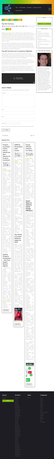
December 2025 (17, 410)
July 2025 (16, 418)
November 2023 (17, 451)
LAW (41, 410)
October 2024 (17, 433)
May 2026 (16, 402)
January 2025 (17, 428)
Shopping (41, 418)
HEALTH (41, 405)
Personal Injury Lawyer (44, 412)
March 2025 (17, 425)
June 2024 (16, 439)
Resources (11, 19)
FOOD (41, 402)
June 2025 (16, 420)
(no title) (39, 31)
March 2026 (17, 405)
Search (44, 17)
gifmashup (13, 26)
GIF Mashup (4, 19)
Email (3, 116)
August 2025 (17, 417)
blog (41, 397)
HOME (41, 407)
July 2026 (16, 399)
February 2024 (17, 446)
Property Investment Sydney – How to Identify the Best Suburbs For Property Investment (6, 152)
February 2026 (17, 407)
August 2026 (17, 397)
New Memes (29, 7)
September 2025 (17, 415)
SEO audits (24, 57)
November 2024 (17, 431)
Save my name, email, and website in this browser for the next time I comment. (18, 126)
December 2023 (17, 449)
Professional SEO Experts (7, 34)
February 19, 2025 (7, 26)
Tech (41, 420)
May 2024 (16, 441)
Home (17, 7)
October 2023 (17, 452)
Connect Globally (22, 7)
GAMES (41, 404)
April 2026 (16, 404)
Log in (29, 397)
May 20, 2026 (30, 153)
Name (3, 109)
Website (3, 123)
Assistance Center (19, 10)
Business (41, 399)
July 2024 (16, 438)
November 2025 (17, 412)
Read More (6, 310)
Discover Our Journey (37, 7)
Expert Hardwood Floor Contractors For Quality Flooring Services (43, 41)
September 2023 (17, 454)
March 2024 (17, 444)
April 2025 (16, 423)
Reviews (41, 417)
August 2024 (17, 436)
